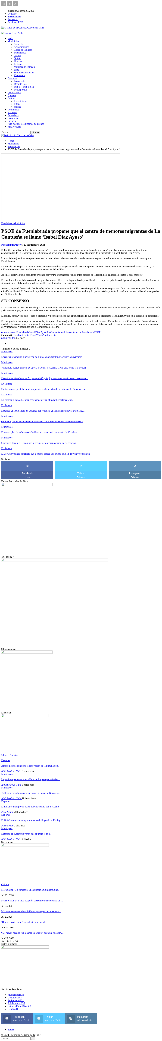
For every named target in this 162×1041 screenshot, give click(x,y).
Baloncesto (19, 81)
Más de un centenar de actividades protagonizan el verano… (31, 911)
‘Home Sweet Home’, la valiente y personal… (24, 922)
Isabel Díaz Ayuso (38, 332)
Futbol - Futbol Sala (19, 1006)
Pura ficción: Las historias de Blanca (26, 123)
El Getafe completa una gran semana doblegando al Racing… (32, 820)
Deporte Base (21, 84)
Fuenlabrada (20, 52)
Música (17, 106)
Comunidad (13, 109)
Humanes (18, 61)
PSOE (97, 332)
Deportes (12, 78)
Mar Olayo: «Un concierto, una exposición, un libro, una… (30, 889)
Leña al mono (14, 92)
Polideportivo (20, 89)
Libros (17, 104)
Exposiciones (20, 101)
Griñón (17, 58)
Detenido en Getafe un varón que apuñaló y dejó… (26, 833)
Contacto (12, 13)
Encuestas (13, 19)
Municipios (13, 41)
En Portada (6, 383)
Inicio (10, 38)
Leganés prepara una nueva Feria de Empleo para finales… (30, 779)
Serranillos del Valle (24, 72)
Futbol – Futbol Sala (24, 86)
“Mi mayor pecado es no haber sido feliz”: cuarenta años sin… (32, 933)
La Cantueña (53, 332)
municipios (65, 332)
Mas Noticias (14, 126)
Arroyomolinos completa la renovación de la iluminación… (30, 765)
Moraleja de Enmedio (24, 67)
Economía (13, 118)
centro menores (8, 332)
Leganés (18, 64)
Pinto (16, 69)
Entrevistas (13, 115)
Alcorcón (18, 44)
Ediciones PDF (15, 22)
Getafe (17, 55)
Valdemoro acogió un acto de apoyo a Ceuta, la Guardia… (30, 793)
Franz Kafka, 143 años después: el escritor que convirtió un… (32, 900)
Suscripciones (14, 16)
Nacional (12, 112)
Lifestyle (12, 121)
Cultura (11, 98)
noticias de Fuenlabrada (82, 332)
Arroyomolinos (21, 47)
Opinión (12, 95)
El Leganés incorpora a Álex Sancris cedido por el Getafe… (31, 806)
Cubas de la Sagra (23, 49)
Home (11, 1029)
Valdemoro (19, 75)
